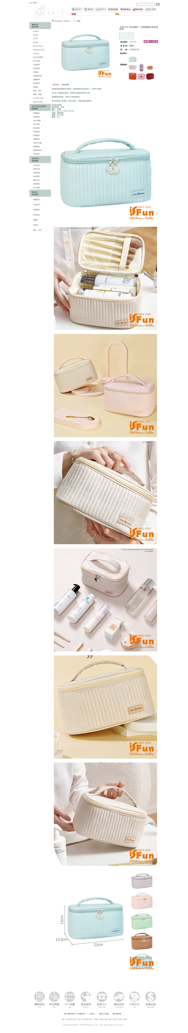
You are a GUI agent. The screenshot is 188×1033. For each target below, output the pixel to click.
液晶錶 (35, 87)
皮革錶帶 (36, 68)
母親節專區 (37, 150)
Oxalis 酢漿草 (38, 57)
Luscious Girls (38, 98)
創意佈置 (36, 176)
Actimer (36, 31)
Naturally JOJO (38, 50)
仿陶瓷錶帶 (37, 76)
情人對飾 (36, 124)
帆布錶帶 (36, 83)
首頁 (58, 21)
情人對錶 (36, 61)
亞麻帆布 (36, 210)
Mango (35, 42)
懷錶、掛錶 (37, 91)
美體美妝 (36, 139)
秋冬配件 (36, 154)
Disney (35, 35)
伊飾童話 (36, 113)
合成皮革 (36, 205)
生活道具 (36, 165)
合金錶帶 (36, 65)
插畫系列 (36, 199)
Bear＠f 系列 (38, 102)
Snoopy (36, 53)
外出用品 (36, 188)
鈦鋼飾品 (36, 147)
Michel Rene (38, 46)
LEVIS (35, 39)
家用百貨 (36, 169)
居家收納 (36, 173)
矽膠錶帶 (36, 79)
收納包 (35, 225)
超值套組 (36, 128)
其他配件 (36, 135)
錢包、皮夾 (37, 230)
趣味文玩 (36, 180)
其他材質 (36, 215)
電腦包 (35, 220)
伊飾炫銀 (36, 132)
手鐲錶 (35, 72)
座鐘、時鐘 (37, 94)
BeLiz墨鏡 (37, 121)
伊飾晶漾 (36, 117)
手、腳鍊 (77, 21)
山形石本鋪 (37, 143)
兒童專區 (36, 184)
